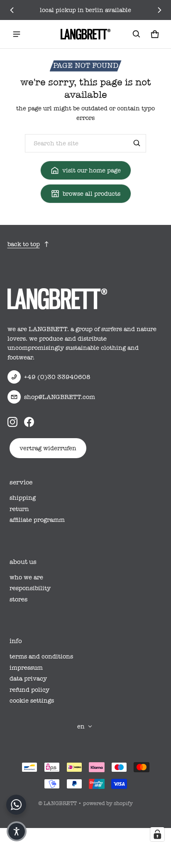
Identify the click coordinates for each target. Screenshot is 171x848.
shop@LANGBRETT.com (59, 397)
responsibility (30, 588)
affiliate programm (37, 520)
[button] (136, 34)
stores (18, 599)
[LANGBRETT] (85, 34)
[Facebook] (29, 422)
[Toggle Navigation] (16, 34)
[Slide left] (12, 10)
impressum (26, 667)
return (19, 509)
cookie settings (32, 700)
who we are (26, 577)
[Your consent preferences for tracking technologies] (157, 834)
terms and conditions (41, 656)
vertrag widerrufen (48, 448)
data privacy (28, 678)
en (81, 726)
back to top (23, 244)
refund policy (29, 689)
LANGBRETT (60, 803)
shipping (23, 497)
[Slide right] (159, 10)
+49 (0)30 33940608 (57, 377)
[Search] (137, 143)
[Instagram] (12, 422)
